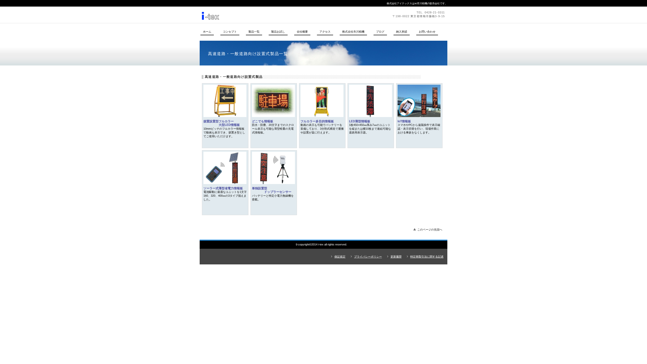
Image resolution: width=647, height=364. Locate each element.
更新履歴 (396, 256)
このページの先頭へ (429, 229)
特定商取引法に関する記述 (427, 256)
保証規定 (339, 256)
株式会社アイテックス (269, 15)
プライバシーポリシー (368, 256)
